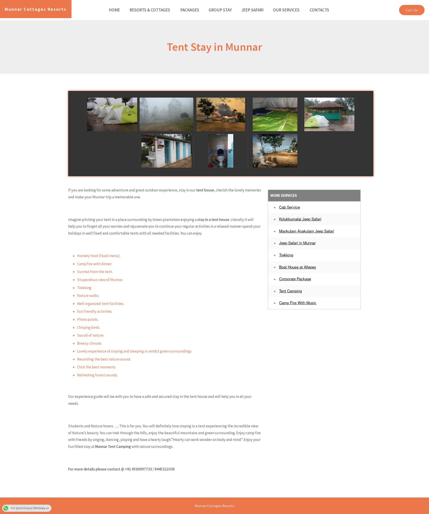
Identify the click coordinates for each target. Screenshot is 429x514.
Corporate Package (295, 278)
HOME (114, 10)
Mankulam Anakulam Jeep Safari (306, 231)
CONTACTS (319, 10)
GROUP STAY (220, 10)
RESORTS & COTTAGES (150, 10)
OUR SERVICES (286, 10)
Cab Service (289, 207)
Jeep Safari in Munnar (297, 242)
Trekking (286, 255)
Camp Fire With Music (297, 302)
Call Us (412, 10)
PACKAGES (189, 10)
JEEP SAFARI (252, 10)
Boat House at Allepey (297, 267)
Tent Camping (290, 291)
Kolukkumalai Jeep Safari (300, 219)
